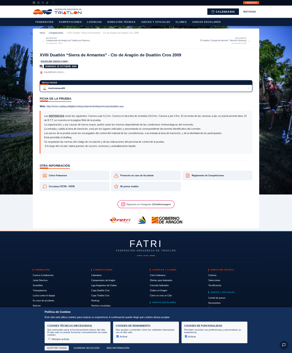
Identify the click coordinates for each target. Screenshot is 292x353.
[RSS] (54, 3)
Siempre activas (60, 339)
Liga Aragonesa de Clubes (104, 285)
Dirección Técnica (121, 22)
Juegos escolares (206, 22)
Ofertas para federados (161, 280)
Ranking (95, 300)
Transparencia (40, 290)
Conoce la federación (43, 275)
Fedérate (251, 3)
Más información (118, 348)
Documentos (214, 303)
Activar (123, 336)
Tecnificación (214, 285)
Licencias (94, 22)
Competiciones (70, 22)
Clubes (181, 22)
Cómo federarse (157, 275)
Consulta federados (159, 285)
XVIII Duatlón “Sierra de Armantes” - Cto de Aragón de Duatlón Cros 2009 (110, 55)
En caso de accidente (43, 300)
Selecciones (214, 280)
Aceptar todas (57, 348)
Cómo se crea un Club (161, 295)
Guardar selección (87, 348)
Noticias (249, 11)
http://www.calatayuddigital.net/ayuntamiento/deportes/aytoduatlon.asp (85, 106)
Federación (44, 22)
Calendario (225, 11)
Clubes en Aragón (158, 290)
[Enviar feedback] (284, 345)
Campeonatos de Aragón (103, 280)
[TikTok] (47, 3)
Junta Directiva (40, 280)
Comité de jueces (216, 298)
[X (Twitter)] (43, 3)
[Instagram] (38, 3)
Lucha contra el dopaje (44, 295)
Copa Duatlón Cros (100, 290)
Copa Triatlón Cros (100, 295)
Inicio (42, 33)
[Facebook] (34, 3)
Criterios (212, 275)
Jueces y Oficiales (155, 22)
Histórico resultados (101, 305)
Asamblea (38, 285)
